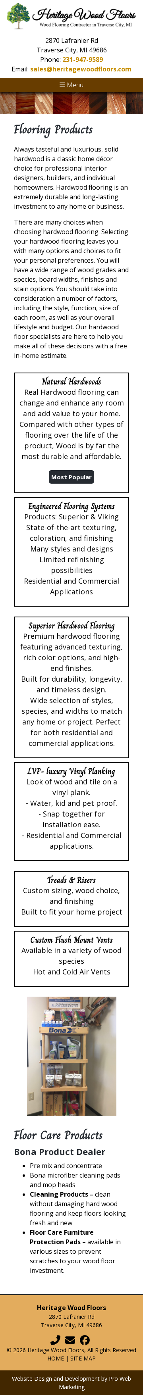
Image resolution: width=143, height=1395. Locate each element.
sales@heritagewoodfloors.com (80, 69)
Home (55, 1358)
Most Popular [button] (71, 477)
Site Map (83, 1358)
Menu (74, 85)
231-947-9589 (82, 59)
